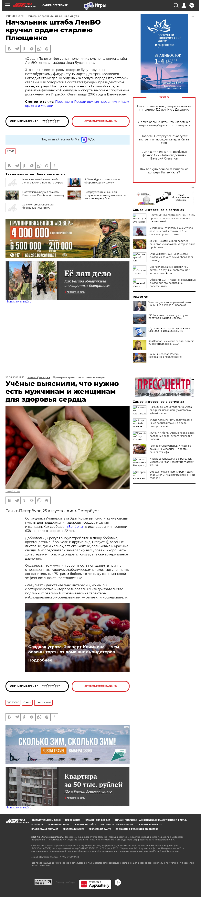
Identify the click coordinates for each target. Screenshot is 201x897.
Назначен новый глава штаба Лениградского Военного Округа (43, 181)
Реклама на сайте (85, 824)
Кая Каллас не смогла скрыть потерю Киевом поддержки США (171, 342)
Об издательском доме (46, 820)
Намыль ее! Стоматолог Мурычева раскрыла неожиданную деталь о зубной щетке (171, 410)
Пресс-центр (72, 820)
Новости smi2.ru (18, 301)
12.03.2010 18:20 (14, 16)
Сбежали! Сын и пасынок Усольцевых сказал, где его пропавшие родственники (173, 283)
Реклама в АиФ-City (150, 824)
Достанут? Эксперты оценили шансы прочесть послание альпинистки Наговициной (172, 218)
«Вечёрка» (75, 527)
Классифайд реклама (44, 829)
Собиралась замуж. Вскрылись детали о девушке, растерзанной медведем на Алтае (170, 270)
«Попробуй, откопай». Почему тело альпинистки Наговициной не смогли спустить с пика (171, 231)
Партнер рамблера (65, 882)
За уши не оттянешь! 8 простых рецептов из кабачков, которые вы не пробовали (172, 244)
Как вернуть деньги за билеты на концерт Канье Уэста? (164, 171)
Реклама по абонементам (116, 824)
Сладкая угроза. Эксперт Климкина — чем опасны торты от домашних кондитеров (73, 649)
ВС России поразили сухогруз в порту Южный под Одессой (168, 316)
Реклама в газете (58, 824)
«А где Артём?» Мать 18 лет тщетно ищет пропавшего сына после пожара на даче (171, 423)
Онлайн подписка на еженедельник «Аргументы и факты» (150, 820)
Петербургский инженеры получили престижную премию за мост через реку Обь (105, 195)
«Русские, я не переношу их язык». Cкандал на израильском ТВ (169, 329)
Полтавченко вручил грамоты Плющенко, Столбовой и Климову (43, 194)
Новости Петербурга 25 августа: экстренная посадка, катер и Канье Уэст (164, 140)
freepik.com (12, 491)
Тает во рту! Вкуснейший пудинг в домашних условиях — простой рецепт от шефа (170, 449)
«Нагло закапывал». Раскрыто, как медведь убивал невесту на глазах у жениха (172, 461)
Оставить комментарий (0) (100, 121)
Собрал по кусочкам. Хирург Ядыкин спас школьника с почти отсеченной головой (172, 474)
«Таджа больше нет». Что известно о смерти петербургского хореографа (164, 123)
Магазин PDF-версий (97, 820)
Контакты (37, 824)
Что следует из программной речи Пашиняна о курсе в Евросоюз (169, 303)
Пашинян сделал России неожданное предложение (165, 355)
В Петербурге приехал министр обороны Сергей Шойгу (103, 181)
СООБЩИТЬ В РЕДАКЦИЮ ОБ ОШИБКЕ (136, 829)
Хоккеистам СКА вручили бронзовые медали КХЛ (38, 206)
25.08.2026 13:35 (14, 377)
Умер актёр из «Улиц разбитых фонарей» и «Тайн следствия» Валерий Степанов (164, 155)
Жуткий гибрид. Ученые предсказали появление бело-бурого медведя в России (172, 436)
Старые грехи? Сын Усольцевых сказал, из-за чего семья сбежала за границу (172, 257)
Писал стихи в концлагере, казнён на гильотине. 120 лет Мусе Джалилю (164, 108)
